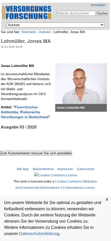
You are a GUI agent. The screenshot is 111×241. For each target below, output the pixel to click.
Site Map (23, 169)
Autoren (45, 32)
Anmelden (98, 5)
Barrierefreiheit (43, 169)
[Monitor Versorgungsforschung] (27, 12)
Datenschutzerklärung (39, 233)
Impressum (65, 169)
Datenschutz (85, 169)
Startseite (28, 32)
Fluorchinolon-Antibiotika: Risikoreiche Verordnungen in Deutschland (25, 112)
